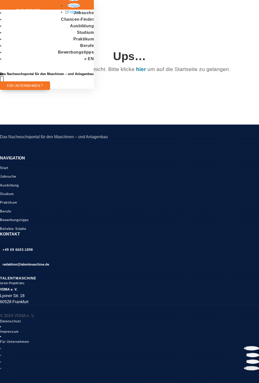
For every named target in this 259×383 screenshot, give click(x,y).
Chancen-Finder (77, 19)
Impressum (9, 331)
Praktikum (83, 39)
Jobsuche (84, 13)
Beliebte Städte (13, 229)
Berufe (87, 45)
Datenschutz (10, 321)
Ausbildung (82, 26)
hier (141, 69)
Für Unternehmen (23, 86)
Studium (85, 32)
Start (4, 168)
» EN (89, 59)
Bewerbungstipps (76, 52)
